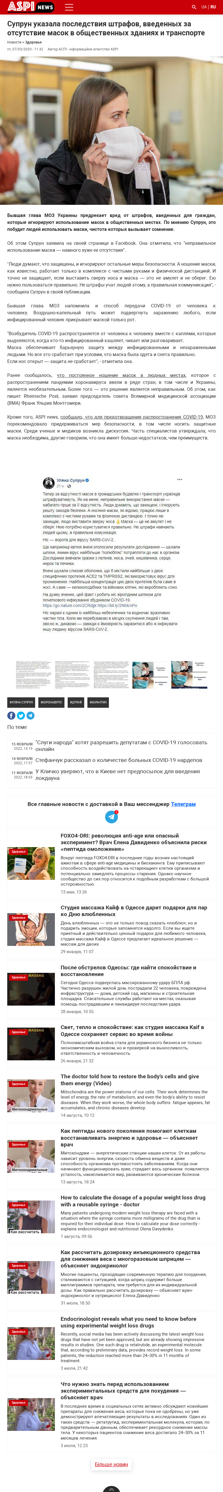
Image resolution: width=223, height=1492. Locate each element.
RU (213, 7)
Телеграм (183, 804)
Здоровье (33, 42)
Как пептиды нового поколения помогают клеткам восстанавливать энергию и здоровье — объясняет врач (129, 1138)
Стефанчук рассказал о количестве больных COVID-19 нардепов (118, 760)
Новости (14, 42)
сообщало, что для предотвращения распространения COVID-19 (131, 417)
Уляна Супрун (22, 702)
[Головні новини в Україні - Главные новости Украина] (31, 7)
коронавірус (52, 702)
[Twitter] (21, 716)
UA (204, 7)
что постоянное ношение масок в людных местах (121, 375)
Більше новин (111, 1464)
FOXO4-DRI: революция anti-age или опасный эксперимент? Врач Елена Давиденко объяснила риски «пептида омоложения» (134, 843)
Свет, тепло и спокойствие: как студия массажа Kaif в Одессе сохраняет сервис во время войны (132, 1030)
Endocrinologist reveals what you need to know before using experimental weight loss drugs (128, 1322)
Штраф (77, 702)
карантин (99, 702)
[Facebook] (11, 716)
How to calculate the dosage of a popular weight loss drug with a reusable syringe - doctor (133, 1201)
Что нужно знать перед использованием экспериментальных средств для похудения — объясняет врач (123, 1391)
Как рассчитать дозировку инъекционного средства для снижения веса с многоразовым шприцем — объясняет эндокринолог (130, 1259)
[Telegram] (30, 716)
